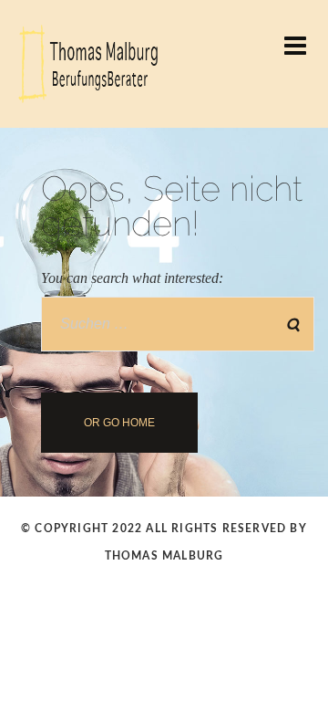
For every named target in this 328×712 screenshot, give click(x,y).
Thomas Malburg (164, 555)
